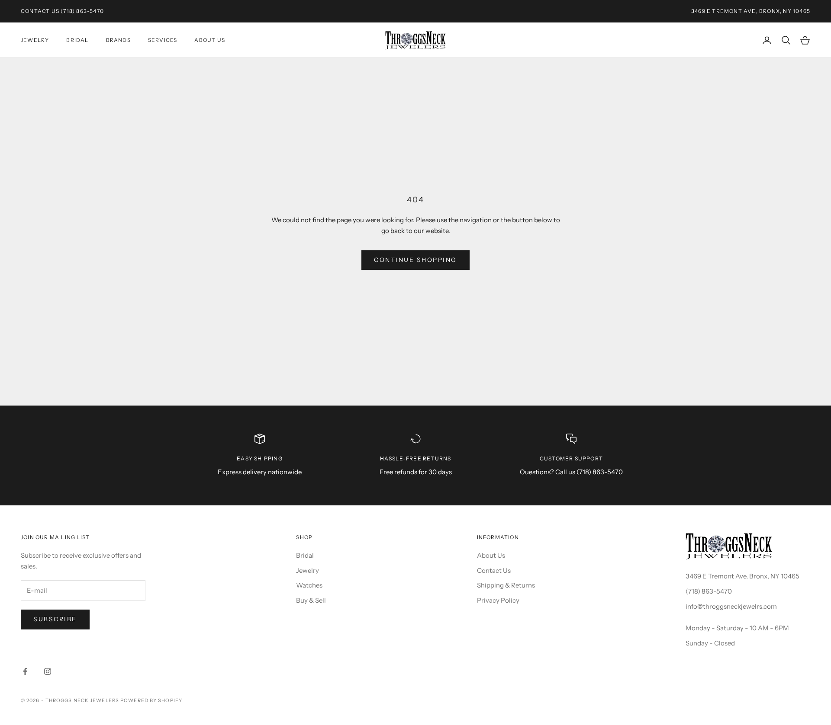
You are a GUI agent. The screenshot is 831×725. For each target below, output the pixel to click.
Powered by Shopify (151, 700)
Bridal (77, 40)
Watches (309, 585)
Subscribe (55, 619)
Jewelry (35, 40)
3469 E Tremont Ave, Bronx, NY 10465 (742, 576)
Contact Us (40, 11)
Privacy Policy (498, 600)
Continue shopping (415, 260)
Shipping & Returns (506, 585)
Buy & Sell (311, 600)
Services (162, 40)
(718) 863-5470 (82, 11)
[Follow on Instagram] (47, 671)
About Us (209, 40)
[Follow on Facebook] (25, 671)
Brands (118, 40)
